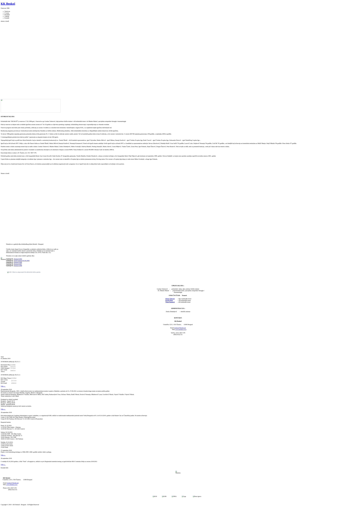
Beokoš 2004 (18, 259)
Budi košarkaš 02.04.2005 (22, 260)
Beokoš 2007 (18, 264)
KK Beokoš (8, 3)
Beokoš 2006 (18, 262)
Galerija (6, 16)
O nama (6, 13)
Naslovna (7, 11)
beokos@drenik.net (180, 328)
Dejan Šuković (170, 299)
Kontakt (6, 18)
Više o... (3, 386)
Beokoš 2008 (18, 265)
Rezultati (7, 14)
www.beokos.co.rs (180, 329)
